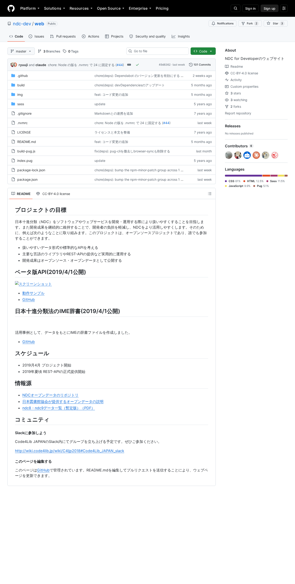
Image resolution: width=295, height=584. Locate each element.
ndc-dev (22, 23)
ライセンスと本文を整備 (112, 132)
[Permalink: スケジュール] (12, 353)
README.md (26, 142)
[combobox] (159, 51)
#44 (120, 65)
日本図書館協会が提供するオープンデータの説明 (62, 401)
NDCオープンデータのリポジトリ (50, 395)
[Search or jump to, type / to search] (235, 8)
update (99, 104)
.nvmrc (22, 123)
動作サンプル (33, 293)
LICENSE (24, 132)
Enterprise (138, 8)
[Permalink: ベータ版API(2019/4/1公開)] (12, 272)
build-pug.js (26, 151)
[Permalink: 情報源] (12, 383)
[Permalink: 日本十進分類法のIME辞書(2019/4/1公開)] (12, 311)
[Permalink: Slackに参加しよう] (12, 433)
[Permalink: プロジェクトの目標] (12, 209)
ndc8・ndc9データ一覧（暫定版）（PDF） (58, 408)
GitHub (28, 299)
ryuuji (23, 65)
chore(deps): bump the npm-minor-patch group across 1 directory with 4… (150, 170)
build (21, 85)
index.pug (24, 161)
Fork (252, 23)
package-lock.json (31, 170)
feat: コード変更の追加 (111, 94)
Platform (28, 8)
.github (22, 76)
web (39, 23)
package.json (27, 179)
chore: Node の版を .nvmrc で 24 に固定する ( (82, 65)
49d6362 (165, 64)
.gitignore (24, 113)
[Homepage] (11, 8)
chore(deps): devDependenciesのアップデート (129, 85)
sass (20, 104)
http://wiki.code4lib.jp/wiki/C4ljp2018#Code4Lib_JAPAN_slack (69, 450)
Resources (79, 8)
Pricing (162, 8)
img (20, 94)
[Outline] (210, 193)
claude (40, 65)
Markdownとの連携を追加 (113, 113)
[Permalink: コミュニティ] (12, 419)
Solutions (52, 8)
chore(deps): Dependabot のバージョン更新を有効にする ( (138, 76)
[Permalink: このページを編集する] (12, 461)
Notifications (225, 23)
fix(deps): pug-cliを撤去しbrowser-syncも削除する (132, 151)
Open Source (109, 8)
